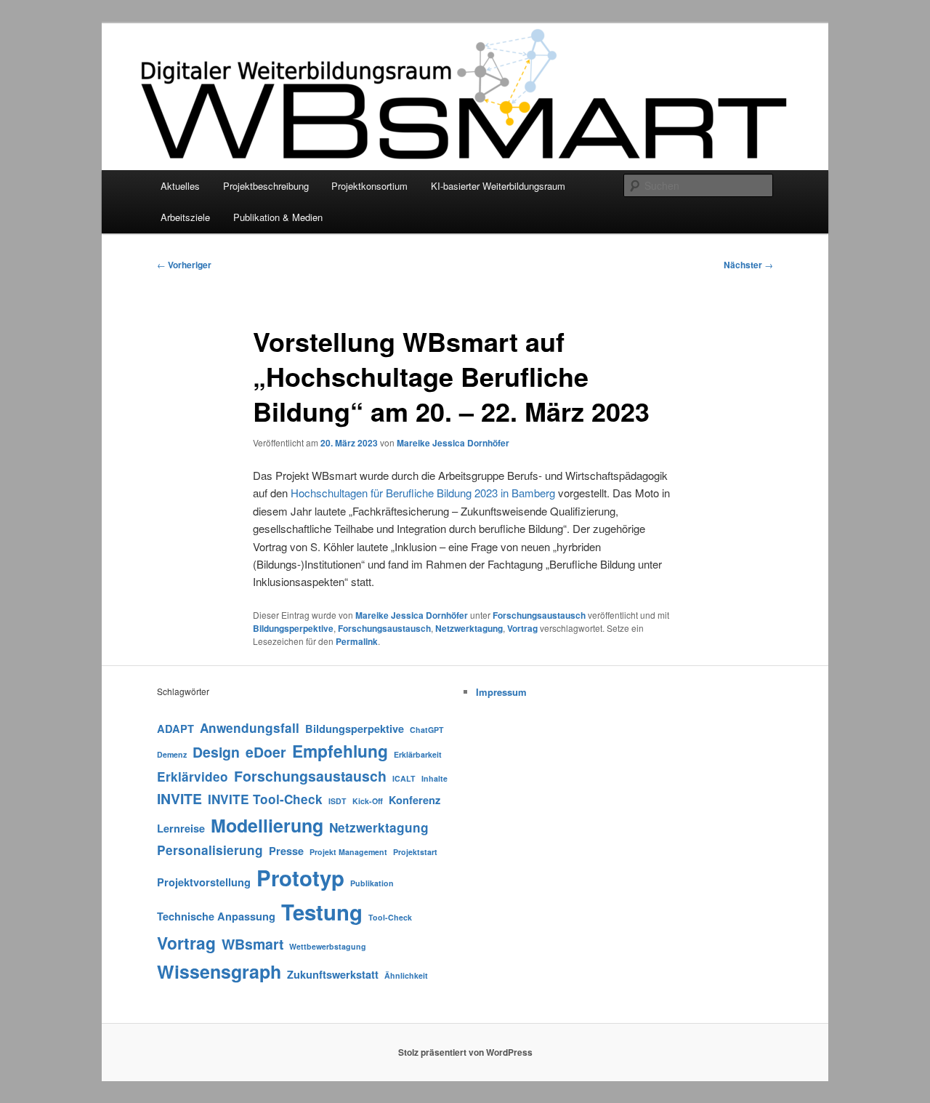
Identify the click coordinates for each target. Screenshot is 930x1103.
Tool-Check (390, 917)
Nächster (748, 264)
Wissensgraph (219, 971)
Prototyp (300, 877)
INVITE (179, 798)
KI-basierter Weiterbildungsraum (498, 186)
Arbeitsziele (185, 217)
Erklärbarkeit (418, 754)
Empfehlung (340, 751)
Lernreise (181, 828)
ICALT (404, 778)
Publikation (372, 883)
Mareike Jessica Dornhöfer (453, 442)
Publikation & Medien (278, 217)
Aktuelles (180, 186)
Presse (286, 850)
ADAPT (175, 728)
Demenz (172, 754)
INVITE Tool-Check (265, 799)
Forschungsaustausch (539, 615)
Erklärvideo (192, 776)
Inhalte (434, 778)
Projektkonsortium (369, 186)
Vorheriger (184, 264)
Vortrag (522, 628)
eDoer (266, 752)
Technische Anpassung (216, 916)
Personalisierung (210, 850)
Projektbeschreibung (266, 186)
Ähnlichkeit (406, 975)
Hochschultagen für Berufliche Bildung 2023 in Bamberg (423, 492)
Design (216, 752)
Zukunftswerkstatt (333, 974)
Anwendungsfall (249, 728)
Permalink (357, 641)
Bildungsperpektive (293, 628)
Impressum (501, 692)
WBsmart (252, 944)
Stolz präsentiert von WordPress (465, 1052)
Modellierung (267, 825)
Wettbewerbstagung (327, 946)
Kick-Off (367, 800)
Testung (322, 912)
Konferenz (414, 800)
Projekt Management (348, 851)
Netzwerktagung (469, 628)
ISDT (337, 800)
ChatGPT (427, 729)
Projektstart (415, 851)
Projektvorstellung (204, 882)
